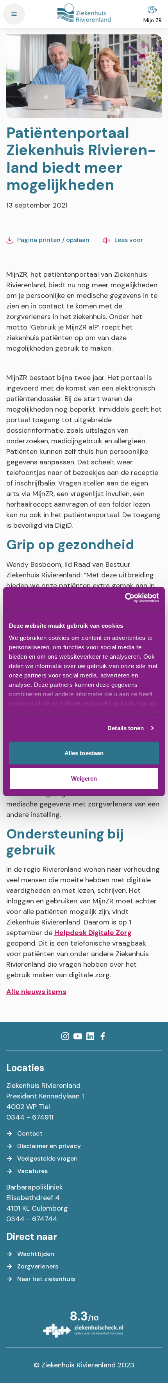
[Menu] (14, 14)
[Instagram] (65, 1036)
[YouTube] (77, 1036)
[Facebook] (102, 1036)
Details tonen (125, 728)
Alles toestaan (84, 752)
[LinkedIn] (90, 1036)
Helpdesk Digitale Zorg (93, 932)
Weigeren (84, 778)
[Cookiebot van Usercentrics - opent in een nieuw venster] (125, 598)
